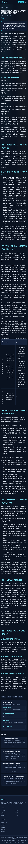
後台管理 (22, 842)
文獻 (2, 812)
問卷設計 (3, 815)
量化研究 (6, 7)
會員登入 (3, 831)
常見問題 (3, 824)
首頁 (2, 7)
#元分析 (9, 696)
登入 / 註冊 (20, 2)
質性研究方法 (4, 814)
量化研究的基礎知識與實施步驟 (10, 739)
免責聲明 (17, 842)
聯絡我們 (3, 829)
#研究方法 (4, 696)
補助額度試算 (4, 822)
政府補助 (16, 815)
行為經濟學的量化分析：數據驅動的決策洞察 (13, 776)
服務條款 (11, 842)
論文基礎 (16, 810)
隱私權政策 (6, 842)
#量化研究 (15, 696)
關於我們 (3, 826)
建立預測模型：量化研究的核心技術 (11, 751)
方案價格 (3, 827)
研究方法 (3, 810)
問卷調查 (16, 814)
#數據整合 (21, 696)
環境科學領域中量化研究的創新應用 (11, 764)
